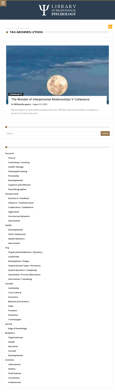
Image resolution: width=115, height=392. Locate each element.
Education (13, 346)
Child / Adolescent (17, 234)
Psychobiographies (17, 189)
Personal (9, 153)
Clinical (11, 158)
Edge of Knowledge (17, 328)
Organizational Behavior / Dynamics (25, 252)
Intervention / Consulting (20, 279)
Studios (11, 368)
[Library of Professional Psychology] (57, 3)
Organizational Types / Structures (24, 265)
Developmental (15, 180)
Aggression (13, 211)
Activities (9, 359)
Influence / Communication (21, 202)
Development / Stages (18, 261)
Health (11, 342)
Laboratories (14, 364)
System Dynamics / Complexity (22, 270)
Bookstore (10, 333)
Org (7, 247)
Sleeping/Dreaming (17, 171)
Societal (9, 283)
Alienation (13, 315)
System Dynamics (16, 238)
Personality (13, 175)
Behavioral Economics (18, 301)
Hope (10, 306)
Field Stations (14, 373)
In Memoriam (14, 382)
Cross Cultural (14, 292)
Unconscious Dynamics (19, 216)
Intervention (14, 220)
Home (8, 28)
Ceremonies (14, 377)
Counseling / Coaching (18, 162)
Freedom (12, 310)
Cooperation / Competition (20, 207)
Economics (13, 297)
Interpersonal (11, 193)
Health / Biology (16, 166)
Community (15, 94)
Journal (8, 324)
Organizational (15, 337)
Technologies (14, 319)
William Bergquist (22, 104)
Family (8, 225)
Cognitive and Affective (19, 184)
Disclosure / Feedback (18, 198)
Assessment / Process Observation (24, 274)
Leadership (13, 256)
